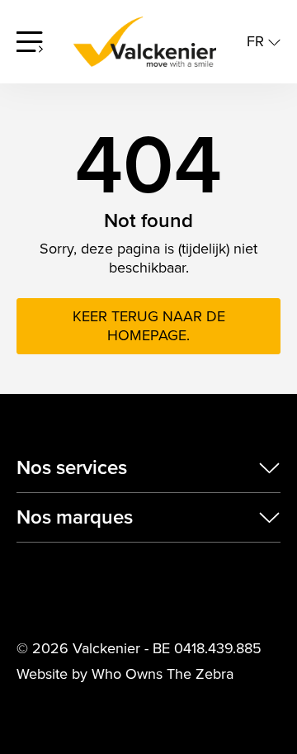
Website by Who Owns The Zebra (124, 674)
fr (257, 41)
